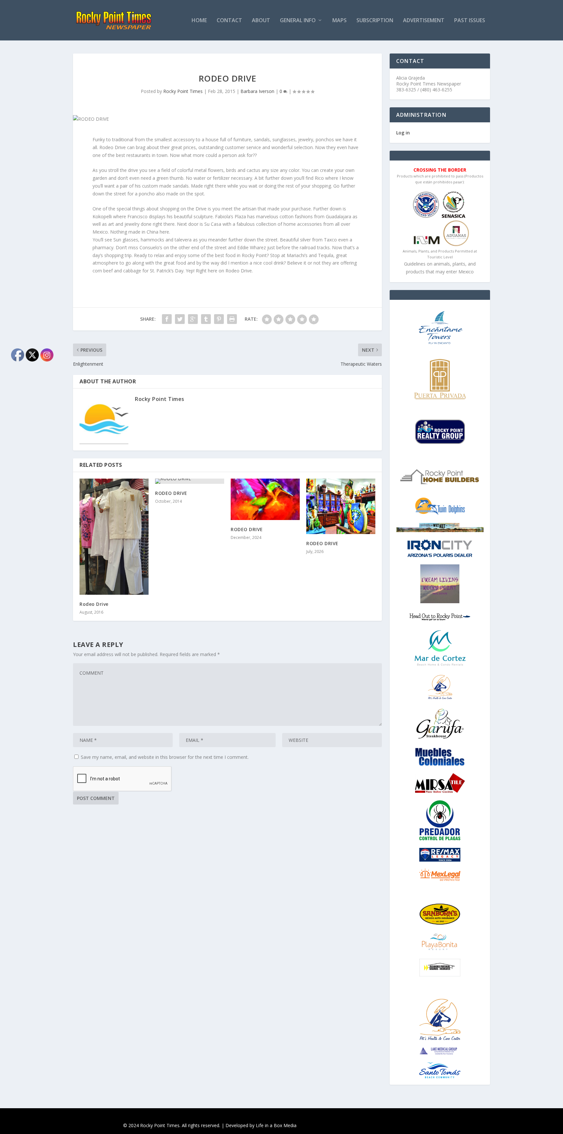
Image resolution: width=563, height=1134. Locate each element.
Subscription (374, 21)
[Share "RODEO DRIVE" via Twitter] (179, 319)
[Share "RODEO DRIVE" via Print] (231, 319)
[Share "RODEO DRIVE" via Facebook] (166, 319)
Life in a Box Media (276, 1125)
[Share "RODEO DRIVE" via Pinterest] (218, 319)
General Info (298, 21)
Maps (339, 21)
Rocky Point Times (183, 91)
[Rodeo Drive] (114, 537)
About (261, 21)
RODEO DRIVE (171, 493)
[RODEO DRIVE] (189, 481)
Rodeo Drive (93, 604)
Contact (229, 21)
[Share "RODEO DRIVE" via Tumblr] (205, 319)
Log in (403, 133)
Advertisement (423, 21)
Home (199, 21)
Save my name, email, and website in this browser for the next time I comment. (165, 757)
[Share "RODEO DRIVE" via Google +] (192, 319)
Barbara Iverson (257, 91)
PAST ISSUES (469, 21)
